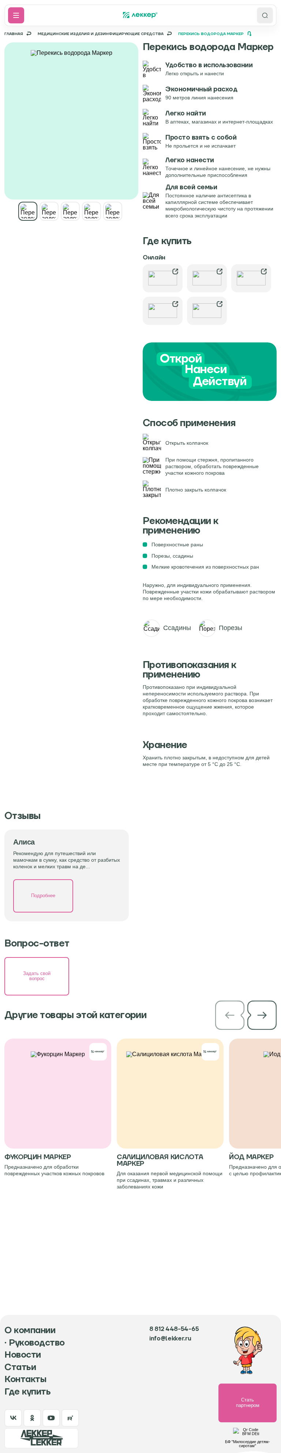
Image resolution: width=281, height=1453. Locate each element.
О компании (29, 1331)
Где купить (27, 1392)
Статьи (20, 1367)
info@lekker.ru (170, 1338)
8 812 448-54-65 (174, 1329)
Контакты (25, 1380)
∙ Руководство (34, 1343)
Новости (22, 1355)
